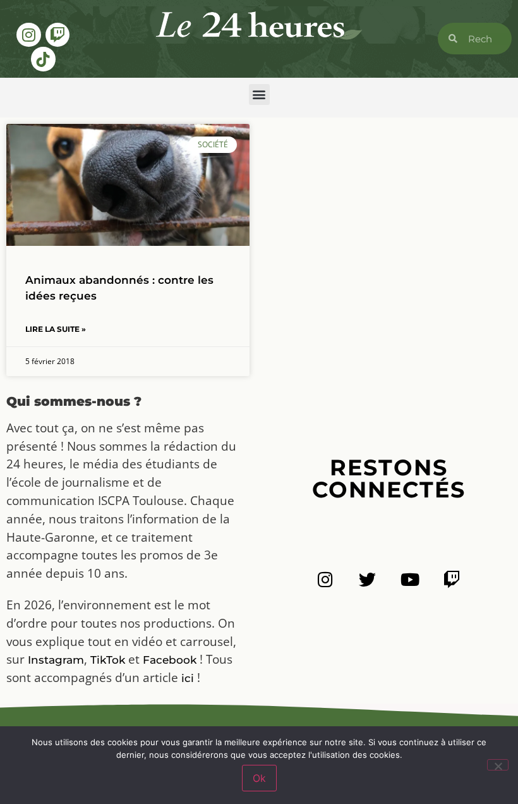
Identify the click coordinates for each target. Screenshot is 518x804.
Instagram (56, 660)
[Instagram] (28, 35)
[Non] (498, 764)
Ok (259, 778)
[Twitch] (57, 35)
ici (187, 678)
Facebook (169, 660)
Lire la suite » (55, 329)
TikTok (107, 660)
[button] (259, 94)
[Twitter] (367, 579)
